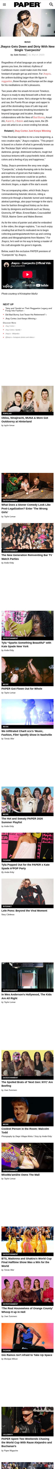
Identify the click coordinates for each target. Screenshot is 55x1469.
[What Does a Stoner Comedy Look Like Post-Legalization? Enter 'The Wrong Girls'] (27, 486)
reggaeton (6, 81)
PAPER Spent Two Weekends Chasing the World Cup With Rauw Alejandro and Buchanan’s (26, 1442)
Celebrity (8, 1435)
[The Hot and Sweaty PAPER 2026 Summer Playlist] (27, 800)
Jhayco (47, 74)
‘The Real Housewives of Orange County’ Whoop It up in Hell (27, 1310)
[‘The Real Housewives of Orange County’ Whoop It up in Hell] (27, 1289)
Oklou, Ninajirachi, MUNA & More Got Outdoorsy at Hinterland (24, 419)
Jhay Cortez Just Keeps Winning (33, 131)
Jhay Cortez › (10, 326)
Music (27, 42)
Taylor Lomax (10, 516)
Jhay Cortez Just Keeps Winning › (21, 318)
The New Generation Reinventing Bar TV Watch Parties (26, 557)
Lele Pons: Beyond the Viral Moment (24, 910)
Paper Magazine (11, 1451)
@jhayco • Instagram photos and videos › (20, 337)
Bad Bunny (39, 117)
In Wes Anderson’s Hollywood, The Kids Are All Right (26, 996)
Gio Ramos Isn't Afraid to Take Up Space (26, 1355)
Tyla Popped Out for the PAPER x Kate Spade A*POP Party (25, 866)
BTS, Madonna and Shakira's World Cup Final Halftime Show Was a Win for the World (26, 1262)
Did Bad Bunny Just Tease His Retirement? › (26, 314)
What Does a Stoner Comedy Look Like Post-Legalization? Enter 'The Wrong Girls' (26, 508)
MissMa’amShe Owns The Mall (20, 1174)
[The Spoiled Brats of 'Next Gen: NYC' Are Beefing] (27, 1063)
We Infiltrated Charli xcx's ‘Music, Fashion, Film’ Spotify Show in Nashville (26, 733)
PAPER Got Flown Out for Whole (21, 688)
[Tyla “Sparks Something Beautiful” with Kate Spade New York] (27, 624)
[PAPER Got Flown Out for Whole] (27, 670)
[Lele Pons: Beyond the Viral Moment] (27, 892)
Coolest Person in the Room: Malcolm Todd (25, 1130)
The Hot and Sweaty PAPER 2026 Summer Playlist (22, 820)
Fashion (7, 860)
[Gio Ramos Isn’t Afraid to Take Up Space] (27, 1336)
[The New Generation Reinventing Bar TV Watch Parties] (27, 536)
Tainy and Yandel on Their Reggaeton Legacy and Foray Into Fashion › (28, 309)
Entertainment (10, 501)
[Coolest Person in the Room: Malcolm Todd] (27, 1110)
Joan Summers (10, 1090)
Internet (7, 906)
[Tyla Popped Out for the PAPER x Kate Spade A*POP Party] (27, 846)
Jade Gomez (20, 55)
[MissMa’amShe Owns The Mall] (27, 1156)
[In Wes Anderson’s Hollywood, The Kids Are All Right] (27, 975)
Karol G (10, 121)
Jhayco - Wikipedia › (12, 333)
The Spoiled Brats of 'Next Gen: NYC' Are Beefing (27, 1084)
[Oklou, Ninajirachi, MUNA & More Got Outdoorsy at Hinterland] (27, 399)
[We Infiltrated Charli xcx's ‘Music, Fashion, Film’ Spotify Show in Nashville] (27, 712)
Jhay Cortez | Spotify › (13, 330)
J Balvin (19, 121)
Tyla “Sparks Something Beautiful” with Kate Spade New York (26, 644)
